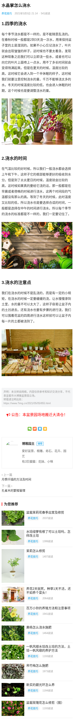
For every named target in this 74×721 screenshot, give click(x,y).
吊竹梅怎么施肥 (37, 665)
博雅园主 (28, 443)
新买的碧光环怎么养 (40, 684)
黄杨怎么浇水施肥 (39, 627)
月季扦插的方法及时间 (16, 479)
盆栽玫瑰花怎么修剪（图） (45, 702)
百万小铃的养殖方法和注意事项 (48, 608)
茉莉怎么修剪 (35, 551)
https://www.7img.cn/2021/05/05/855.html (27, 403)
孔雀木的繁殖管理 (13, 490)
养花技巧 (7, 13)
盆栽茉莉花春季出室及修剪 (45, 512)
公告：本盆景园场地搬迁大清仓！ (38, 415)
